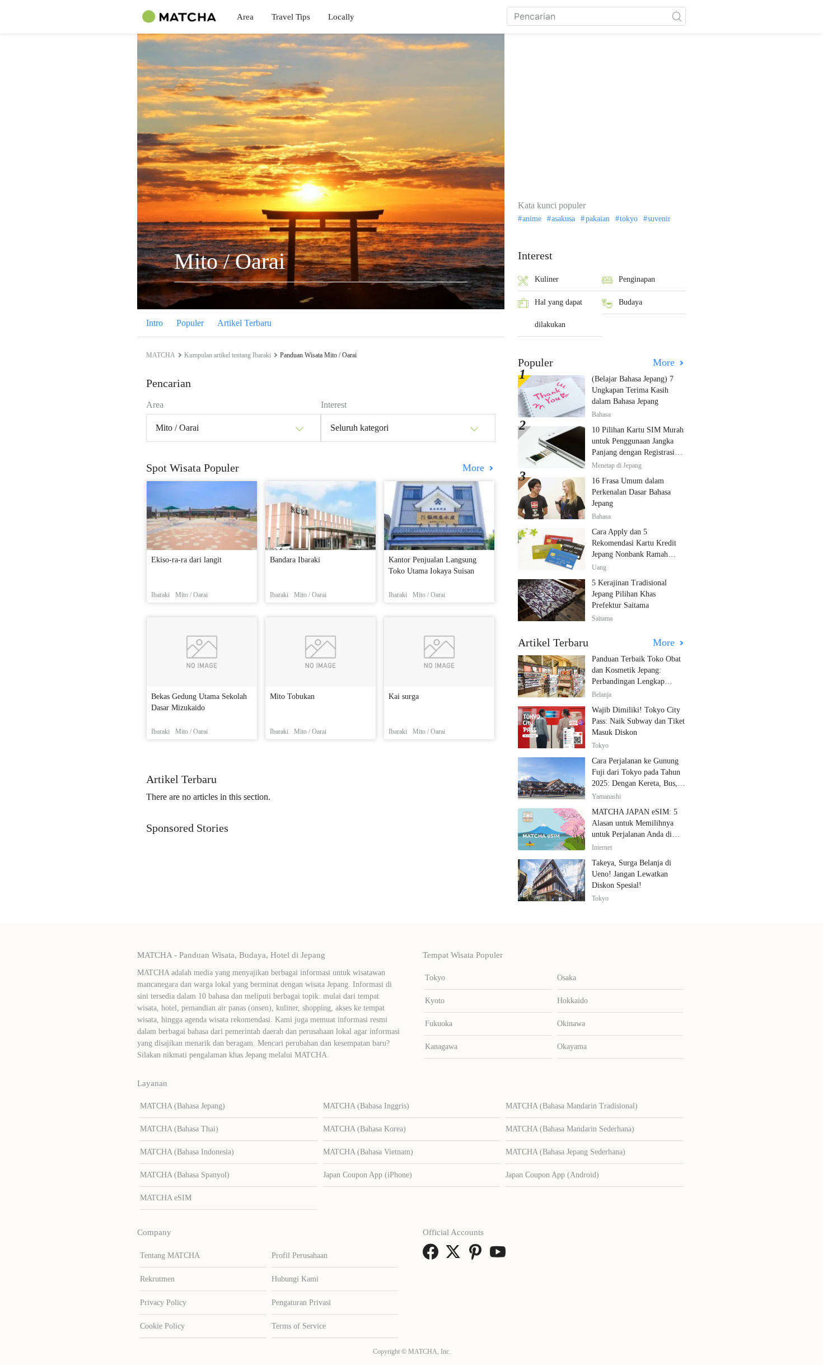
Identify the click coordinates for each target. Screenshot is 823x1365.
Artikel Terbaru (244, 323)
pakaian (597, 219)
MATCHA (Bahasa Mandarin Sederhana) (570, 1129)
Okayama (572, 1046)
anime (531, 219)
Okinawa (571, 1023)
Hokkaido (572, 1000)
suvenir (659, 219)
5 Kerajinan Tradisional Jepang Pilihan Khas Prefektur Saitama (629, 594)
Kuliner (547, 279)
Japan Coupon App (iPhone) (367, 1175)
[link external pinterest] (477, 1255)
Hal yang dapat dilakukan (558, 313)
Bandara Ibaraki (295, 560)
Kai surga (404, 696)
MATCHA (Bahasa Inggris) (366, 1106)
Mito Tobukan (292, 696)
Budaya (630, 302)
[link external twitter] (455, 1255)
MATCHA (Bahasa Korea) (364, 1129)
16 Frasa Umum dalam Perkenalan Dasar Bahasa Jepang (631, 492)
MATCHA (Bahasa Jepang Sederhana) (565, 1152)
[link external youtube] (500, 1255)
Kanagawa (441, 1046)
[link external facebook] (433, 1255)
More (474, 467)
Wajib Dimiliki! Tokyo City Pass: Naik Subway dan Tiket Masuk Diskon (638, 721)
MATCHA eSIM (165, 1198)
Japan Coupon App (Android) (552, 1175)
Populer (190, 323)
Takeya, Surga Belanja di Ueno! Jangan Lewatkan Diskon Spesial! (631, 874)
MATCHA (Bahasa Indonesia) (187, 1152)
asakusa (563, 219)
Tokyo (435, 977)
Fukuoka (438, 1023)
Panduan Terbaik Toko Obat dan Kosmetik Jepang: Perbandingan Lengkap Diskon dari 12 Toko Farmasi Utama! (638, 681)
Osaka (566, 977)
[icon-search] (676, 16)
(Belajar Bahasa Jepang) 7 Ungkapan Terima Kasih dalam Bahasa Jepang (633, 390)
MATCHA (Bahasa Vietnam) (368, 1152)
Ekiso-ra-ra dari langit (186, 560)
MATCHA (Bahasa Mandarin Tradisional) (572, 1106)
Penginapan (637, 279)
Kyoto (435, 1000)
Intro (154, 323)
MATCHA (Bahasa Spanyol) (185, 1175)
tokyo (629, 219)
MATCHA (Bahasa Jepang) (182, 1106)
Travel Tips (291, 16)
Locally (341, 16)
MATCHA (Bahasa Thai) (179, 1129)
